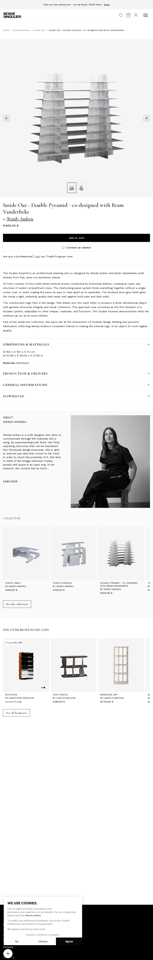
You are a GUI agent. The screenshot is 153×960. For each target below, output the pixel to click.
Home (6, 30)
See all (16, 713)
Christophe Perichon (21, 698)
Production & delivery (25, 373)
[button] (8, 953)
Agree (69, 941)
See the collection (17, 604)
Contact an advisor (78, 247)
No (16, 941)
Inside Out (39, 30)
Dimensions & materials (26, 344)
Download (13, 396)
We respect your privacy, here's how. (26, 929)
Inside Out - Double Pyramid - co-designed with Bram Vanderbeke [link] (86, 30)
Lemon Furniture (114, 698)
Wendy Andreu (21, 30)
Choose (43, 941)
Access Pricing (13, 701)
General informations (25, 385)
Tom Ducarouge (66, 698)
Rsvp (107, 4)
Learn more (10, 480)
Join (37, 256)
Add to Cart (76, 237)
